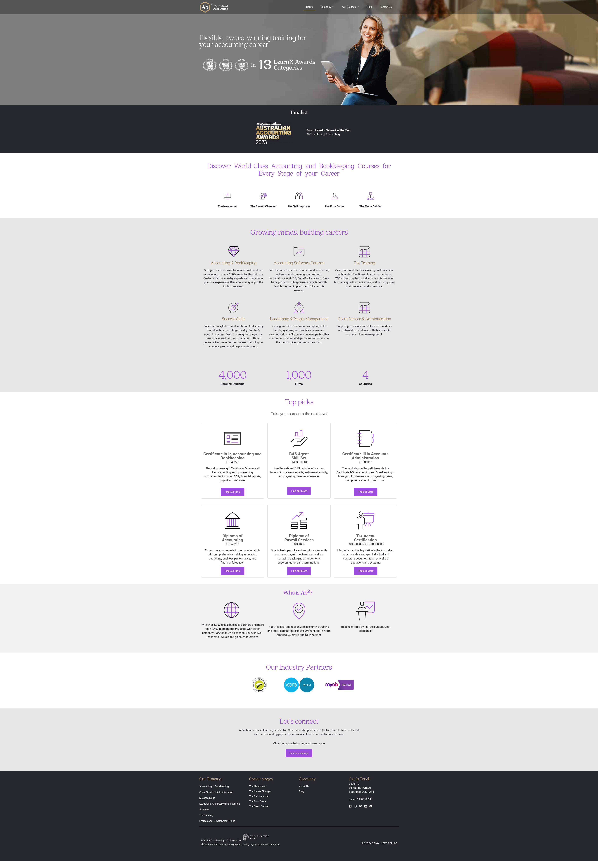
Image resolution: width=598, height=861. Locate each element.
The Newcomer (257, 786)
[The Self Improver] (299, 196)
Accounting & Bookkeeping (214, 786)
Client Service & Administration (216, 792)
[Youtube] (370, 806)
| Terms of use (388, 843)
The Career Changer (260, 791)
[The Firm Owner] (335, 196)
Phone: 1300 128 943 (360, 799)
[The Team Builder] (370, 196)
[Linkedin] (365, 806)
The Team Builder (258, 806)
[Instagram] (355, 806)
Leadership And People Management (219, 803)
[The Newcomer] (227, 196)
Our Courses (349, 6)
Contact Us (386, 6)
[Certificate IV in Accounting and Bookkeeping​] (232, 438)
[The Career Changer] (263, 196)
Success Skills (207, 797)
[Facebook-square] (350, 806)
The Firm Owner (258, 801)
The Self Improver (259, 796)
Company (325, 6)
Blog (369, 6)
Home (309, 6)
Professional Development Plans (217, 820)
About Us (304, 786)
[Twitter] (360, 806)
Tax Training (206, 815)
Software (204, 809)
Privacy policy (371, 843)
